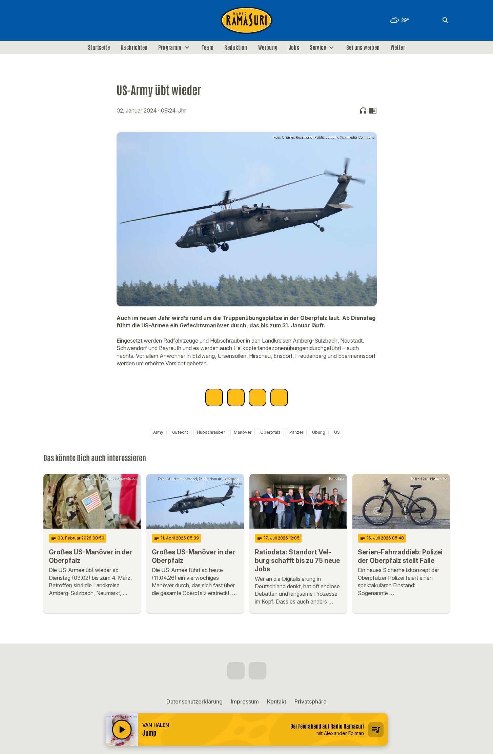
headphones (363, 110)
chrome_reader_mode (373, 110)
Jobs (294, 47)
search (445, 20)
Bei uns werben (363, 47)
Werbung (268, 47)
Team (208, 47)
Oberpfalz (270, 432)
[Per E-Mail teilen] (279, 397)
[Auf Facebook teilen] (214, 397)
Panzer (296, 432)
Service (318, 47)
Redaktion (235, 47)
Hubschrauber (211, 432)
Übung (318, 432)
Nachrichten (134, 47)
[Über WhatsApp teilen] (257, 397)
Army (158, 432)
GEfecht (180, 432)
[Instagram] (63, 20)
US (337, 432)
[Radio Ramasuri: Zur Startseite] (247, 20)
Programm (169, 47)
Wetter (398, 47)
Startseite (99, 47)
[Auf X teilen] (236, 397)
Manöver (242, 432)
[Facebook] (50, 20)
